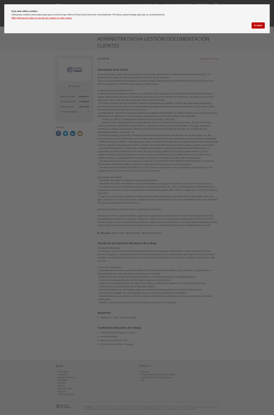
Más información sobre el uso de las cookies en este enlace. (42, 18)
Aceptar (258, 25)
